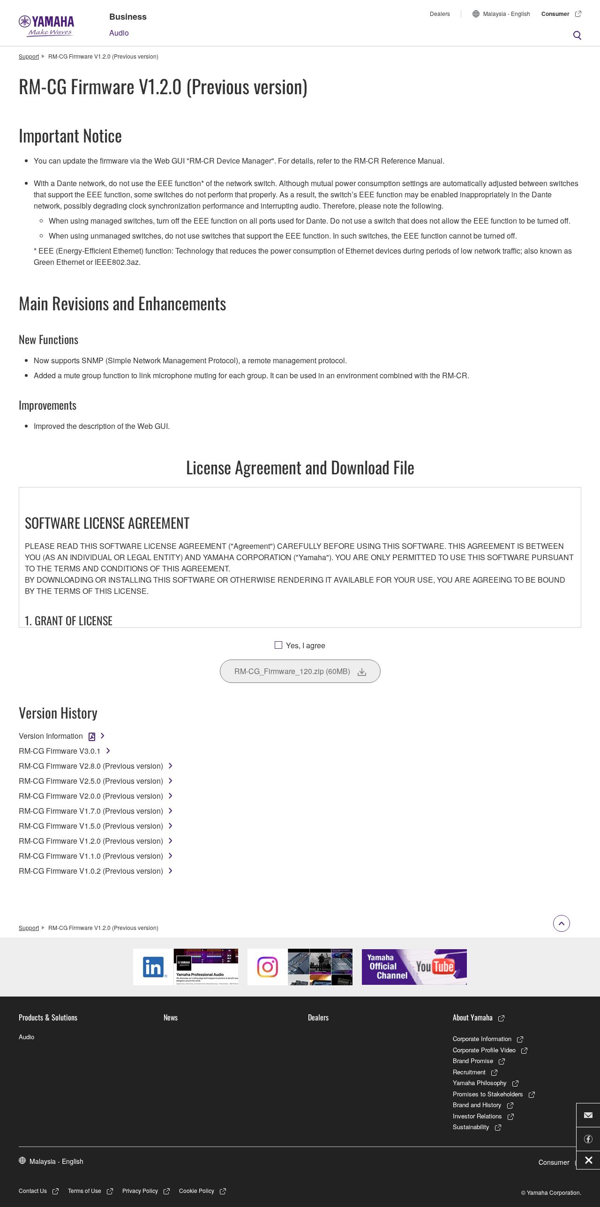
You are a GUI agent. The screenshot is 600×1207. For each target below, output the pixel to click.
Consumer (555, 13)
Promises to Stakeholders (488, 1093)
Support (29, 56)
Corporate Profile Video (484, 1049)
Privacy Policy (140, 1190)
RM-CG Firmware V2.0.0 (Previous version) (91, 795)
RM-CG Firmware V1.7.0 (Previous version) (91, 810)
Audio (119, 32)
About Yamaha (473, 1017)
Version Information (51, 735)
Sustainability (471, 1126)
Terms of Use (84, 1190)
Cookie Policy (196, 1190)
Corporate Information (482, 1038)
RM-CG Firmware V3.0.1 (60, 750)
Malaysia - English (506, 13)
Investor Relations (477, 1115)
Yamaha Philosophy (480, 1082)
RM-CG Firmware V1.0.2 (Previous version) (91, 870)
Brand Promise (473, 1060)
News (171, 1017)
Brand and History (477, 1104)
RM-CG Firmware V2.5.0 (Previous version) (91, 780)
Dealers (440, 13)
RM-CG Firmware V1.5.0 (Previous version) (91, 825)
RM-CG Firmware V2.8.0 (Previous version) (91, 765)
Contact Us (33, 1190)
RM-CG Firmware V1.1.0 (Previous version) (91, 855)
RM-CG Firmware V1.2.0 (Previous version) (91, 840)
